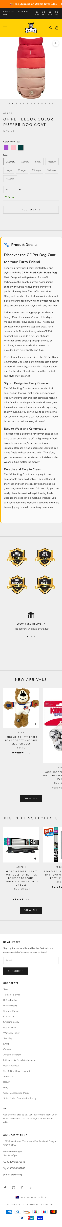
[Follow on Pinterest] (22, 1187)
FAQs (6, 1043)
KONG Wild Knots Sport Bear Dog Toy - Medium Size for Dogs (21, 740)
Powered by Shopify (42, 1204)
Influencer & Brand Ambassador (19, 1060)
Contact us (8, 1016)
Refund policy (10, 1000)
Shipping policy (11, 1021)
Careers (7, 1049)
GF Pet (7, 113)
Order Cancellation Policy (16, 1093)
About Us (8, 1076)
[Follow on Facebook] (5, 1187)
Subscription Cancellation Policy (19, 1098)
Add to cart (31, 209)
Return (6, 1081)
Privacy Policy (10, 1005)
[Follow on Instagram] (13, 1187)
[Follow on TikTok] (30, 1187)
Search (6, 989)
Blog (5, 1087)
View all (31, 798)
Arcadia (21, 867)
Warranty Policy (11, 1033)
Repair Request (11, 1065)
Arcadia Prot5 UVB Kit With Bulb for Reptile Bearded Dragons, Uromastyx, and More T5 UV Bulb (21, 878)
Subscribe (15, 971)
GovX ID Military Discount (16, 1071)
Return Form (9, 1027)
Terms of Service (11, 994)
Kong (21, 732)
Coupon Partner (11, 1011)
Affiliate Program (12, 1054)
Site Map (7, 1038)
